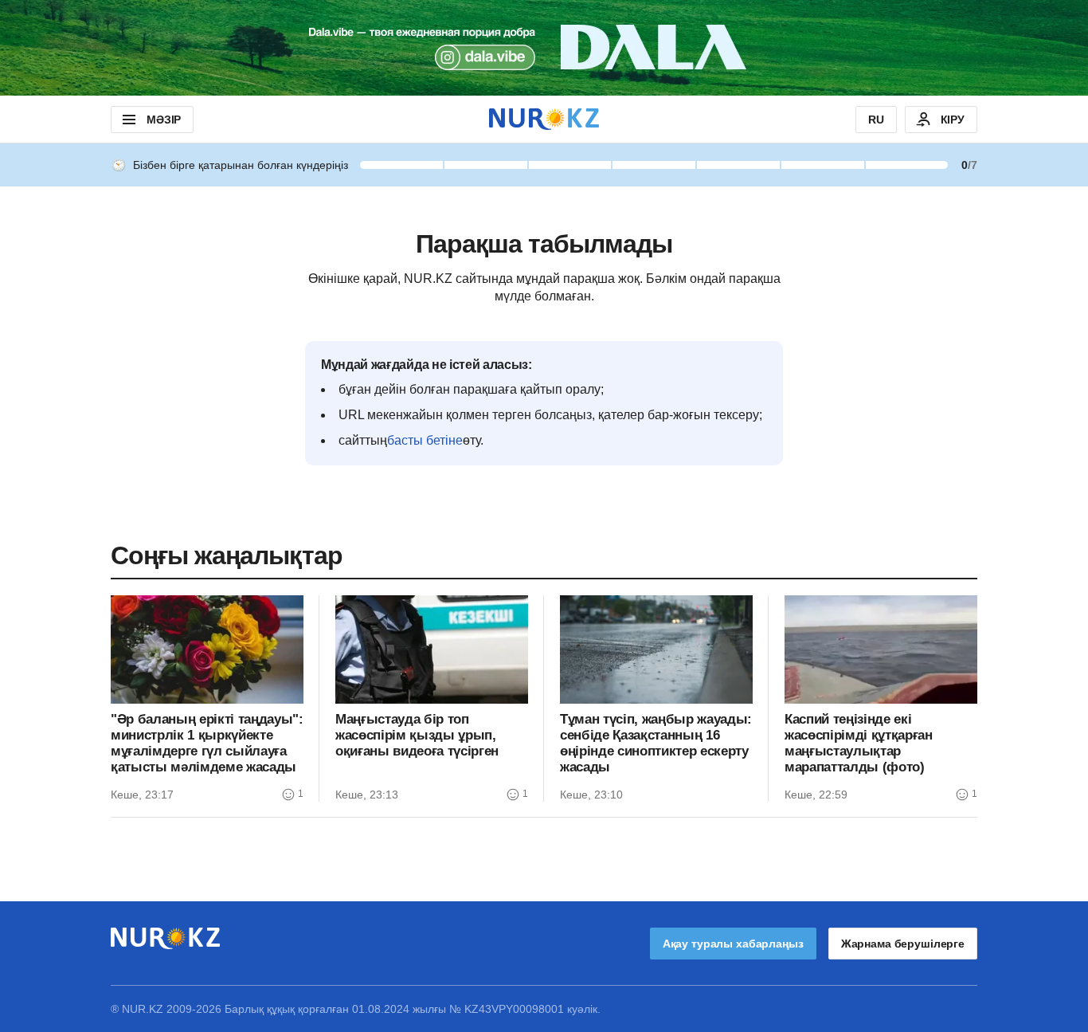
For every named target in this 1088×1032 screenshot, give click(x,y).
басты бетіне (425, 440)
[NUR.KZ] (544, 119)
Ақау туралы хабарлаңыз (733, 943)
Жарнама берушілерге (903, 943)
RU (876, 119)
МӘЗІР (164, 119)
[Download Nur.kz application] (544, 48)
